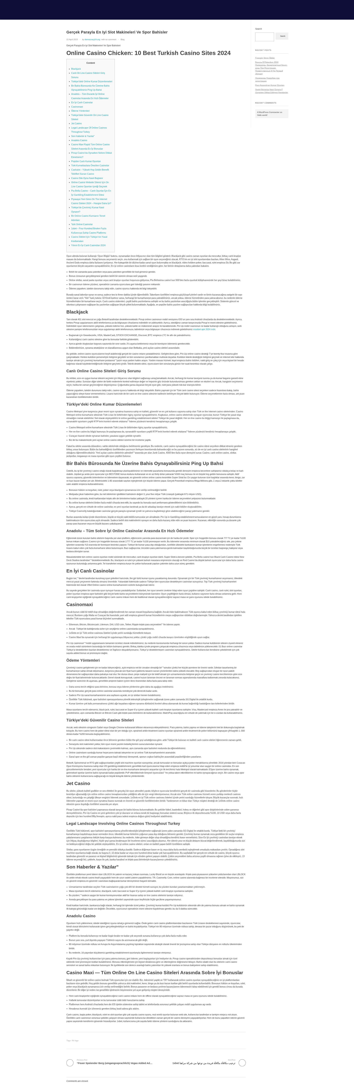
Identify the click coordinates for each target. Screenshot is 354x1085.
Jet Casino (76, 123)
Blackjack (76, 69)
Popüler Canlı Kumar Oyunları (86, 161)
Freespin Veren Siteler (265, 58)
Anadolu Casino (79, 140)
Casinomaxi (77, 107)
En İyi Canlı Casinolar (82, 102)
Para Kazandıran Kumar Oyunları (269, 85)
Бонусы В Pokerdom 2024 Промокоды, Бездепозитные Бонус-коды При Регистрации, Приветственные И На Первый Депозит (271, 68)
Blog (122, 39)
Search (258, 29)
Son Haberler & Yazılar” (82, 136)
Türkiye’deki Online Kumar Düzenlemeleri (91, 81)
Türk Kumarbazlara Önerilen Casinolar (90, 165)
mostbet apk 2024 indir (204, 329)
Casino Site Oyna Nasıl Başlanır (87, 178)
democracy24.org (92, 39)
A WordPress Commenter (268, 112)
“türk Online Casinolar (82, 224)
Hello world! (262, 115)
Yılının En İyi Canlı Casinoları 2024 (88, 245)
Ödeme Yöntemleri (80, 111)
